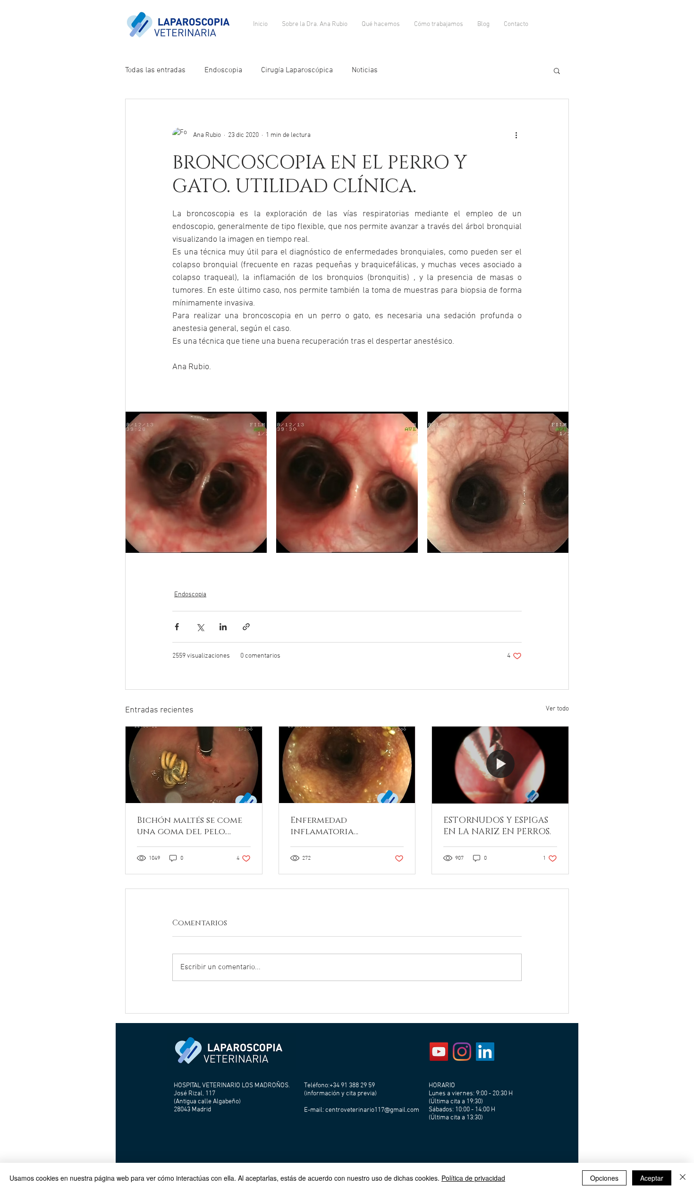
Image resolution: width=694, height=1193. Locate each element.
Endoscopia (223, 70)
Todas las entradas (155, 70)
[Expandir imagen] (196, 482)
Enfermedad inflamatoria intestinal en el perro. (342, 826)
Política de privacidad (473, 1178)
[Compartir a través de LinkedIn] (223, 626)
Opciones (604, 1178)
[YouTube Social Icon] (439, 1051)
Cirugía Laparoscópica (297, 70)
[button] (556, 70)
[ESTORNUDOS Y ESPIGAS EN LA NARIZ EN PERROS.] (500, 765)
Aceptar (651, 1178)
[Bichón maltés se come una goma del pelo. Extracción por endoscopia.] (194, 765)
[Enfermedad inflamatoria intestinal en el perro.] (347, 765)
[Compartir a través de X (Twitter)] (199, 626)
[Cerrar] (682, 1177)
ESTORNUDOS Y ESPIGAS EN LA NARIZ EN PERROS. (497, 826)
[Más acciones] (516, 135)
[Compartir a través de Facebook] (176, 626)
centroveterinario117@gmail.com (372, 1110)
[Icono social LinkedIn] (485, 1051)
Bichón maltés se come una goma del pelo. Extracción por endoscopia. (189, 826)
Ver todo (557, 709)
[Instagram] (462, 1051)
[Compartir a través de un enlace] (246, 626)
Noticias (365, 70)
